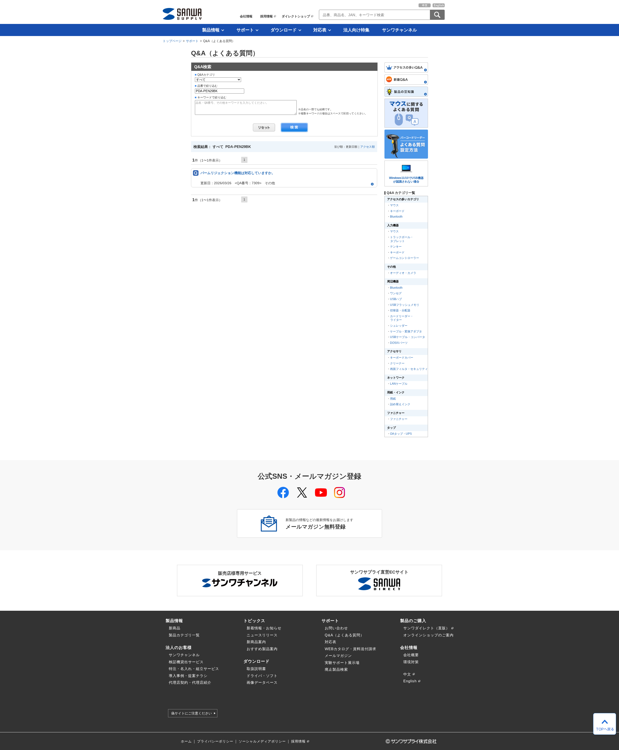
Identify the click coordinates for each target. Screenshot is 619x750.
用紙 (393, 398)
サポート (245, 30)
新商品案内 (256, 642)
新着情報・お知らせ (264, 628)
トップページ (172, 41)
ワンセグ (396, 293)
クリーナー (397, 363)
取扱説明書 (256, 669)
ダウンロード (284, 30)
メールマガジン (338, 656)
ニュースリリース (262, 635)
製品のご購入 (413, 620)
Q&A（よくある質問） (344, 635)
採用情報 (266, 16)
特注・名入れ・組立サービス (194, 669)
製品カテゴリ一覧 (184, 635)
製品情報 (211, 30)
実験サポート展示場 (342, 663)
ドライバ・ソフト (262, 676)
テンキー (396, 246)
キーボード (397, 211)
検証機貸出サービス (186, 662)
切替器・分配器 (400, 310)
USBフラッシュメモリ (404, 305)
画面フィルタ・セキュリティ (409, 369)
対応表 (319, 30)
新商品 (174, 628)
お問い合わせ (336, 628)
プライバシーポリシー (215, 741)
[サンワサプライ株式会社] (182, 14)
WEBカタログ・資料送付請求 (350, 649)
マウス (394, 205)
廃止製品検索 (336, 669)
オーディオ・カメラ (403, 273)
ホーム (186, 741)
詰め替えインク (400, 404)
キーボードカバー (401, 357)
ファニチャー (398, 419)
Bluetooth (396, 216)
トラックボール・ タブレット (401, 239)
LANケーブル (398, 383)
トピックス (254, 620)
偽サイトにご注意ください (191, 713)
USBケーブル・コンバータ (407, 337)
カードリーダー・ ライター (401, 318)
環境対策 (411, 662)
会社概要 (411, 655)
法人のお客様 (179, 647)
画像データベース (262, 682)
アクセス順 (367, 146)
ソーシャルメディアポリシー (262, 741)
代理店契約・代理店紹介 (190, 682)
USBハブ (396, 299)
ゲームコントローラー (404, 258)
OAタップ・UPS (401, 433)
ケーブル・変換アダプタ (406, 331)
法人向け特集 (356, 30)
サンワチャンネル (399, 30)
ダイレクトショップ (296, 16)
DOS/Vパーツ (399, 343)
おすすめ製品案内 (262, 649)
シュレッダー (398, 325)
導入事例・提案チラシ (188, 676)
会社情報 (246, 16)
